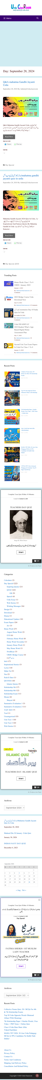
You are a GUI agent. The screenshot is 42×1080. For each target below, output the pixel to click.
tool (6, 713)
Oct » (24, 890)
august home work (14, 632)
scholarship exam (11, 694)
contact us (8, 1056)
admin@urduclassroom (22, 291)
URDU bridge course (15, 655)
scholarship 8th (10, 690)
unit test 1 (8, 720)
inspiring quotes (13, 587)
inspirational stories (11, 664)
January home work (14, 645)
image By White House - (21, 541)
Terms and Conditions (12, 1060)
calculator (8, 580)
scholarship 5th (10, 687)
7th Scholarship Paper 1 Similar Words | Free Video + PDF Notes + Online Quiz (29, 411)
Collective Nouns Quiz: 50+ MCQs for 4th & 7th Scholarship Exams (29, 373)
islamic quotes (12, 684)
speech (9, 596)
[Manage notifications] (37, 1075)
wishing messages (14, 606)
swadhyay (10, 651)
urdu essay (11, 600)
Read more (9, 137)
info (5, 661)
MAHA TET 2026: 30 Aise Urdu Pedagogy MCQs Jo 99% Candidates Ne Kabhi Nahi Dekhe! (29, 450)
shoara (6, 697)
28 (29, 882)
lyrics (6, 668)
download (8, 613)
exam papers (9, 622)
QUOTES (7, 681)
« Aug (18, 890)
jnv (8, 626)
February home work (15, 638)
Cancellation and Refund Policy (16, 1066)
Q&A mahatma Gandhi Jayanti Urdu (19, 83)
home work (8, 629)
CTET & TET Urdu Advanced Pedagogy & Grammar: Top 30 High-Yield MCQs (28, 468)
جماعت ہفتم (11, 658)
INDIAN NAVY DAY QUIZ (15, 844)
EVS (8, 635)
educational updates (11, 619)
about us (7, 1050)
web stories (11, 603)
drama (6, 616)
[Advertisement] (21, 43)
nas (5, 674)
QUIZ (17, 264)
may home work (13, 648)
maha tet (7, 671)
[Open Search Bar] (37, 18)
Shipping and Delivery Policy (15, 1063)
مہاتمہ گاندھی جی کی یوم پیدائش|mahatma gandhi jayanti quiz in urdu (21, 177)
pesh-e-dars (8, 677)
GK (11, 593)
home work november (15, 642)
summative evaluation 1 (13, 703)
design (6, 609)
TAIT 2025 (8, 710)
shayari (9, 700)
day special (9, 165)
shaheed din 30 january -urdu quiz (17, 833)
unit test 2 (8, 723)
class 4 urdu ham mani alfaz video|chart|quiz (28, 429)
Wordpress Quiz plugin (35, 566)
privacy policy (9, 1053)
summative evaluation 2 (13, 707)
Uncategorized (9, 716)
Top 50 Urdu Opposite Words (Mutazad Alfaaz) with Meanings (29, 391)
